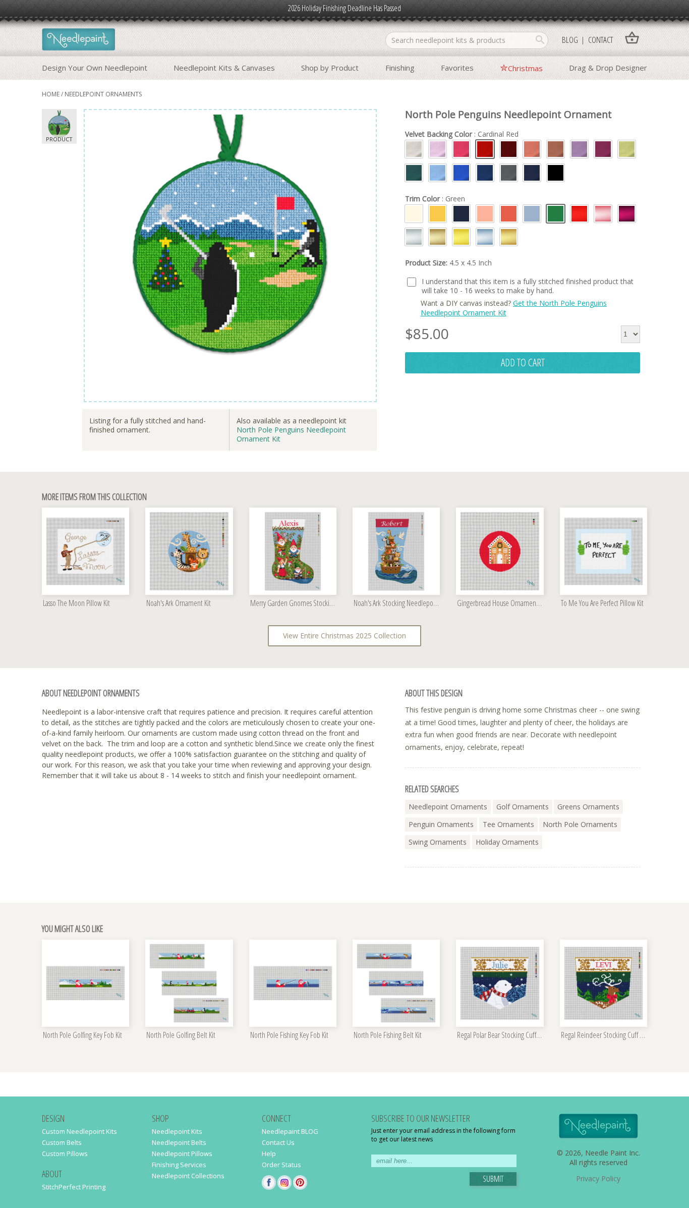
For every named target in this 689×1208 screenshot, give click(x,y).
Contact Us (278, 1142)
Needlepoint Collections (188, 1175)
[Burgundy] (509, 149)
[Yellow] (437, 214)
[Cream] (414, 149)
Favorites (457, 68)
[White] (414, 214)
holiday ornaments (507, 842)
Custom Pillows (65, 1153)
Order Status (281, 1164)
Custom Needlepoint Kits (79, 1131)
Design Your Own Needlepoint (94, 68)
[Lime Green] (627, 149)
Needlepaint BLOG (290, 1131)
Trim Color (435, 198)
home (51, 94)
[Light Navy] (485, 173)
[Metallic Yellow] (461, 237)
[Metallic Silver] (414, 237)
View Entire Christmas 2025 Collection (344, 635)
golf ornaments (522, 806)
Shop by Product (330, 68)
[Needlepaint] (78, 40)
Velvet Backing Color (462, 134)
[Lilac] (579, 149)
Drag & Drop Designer (608, 68)
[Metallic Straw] (437, 237)
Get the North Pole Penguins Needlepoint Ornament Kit (514, 307)
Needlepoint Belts (179, 1142)
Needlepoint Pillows (182, 1153)
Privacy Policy (598, 1178)
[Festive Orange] (532, 149)
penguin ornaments (441, 824)
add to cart (523, 362)
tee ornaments (508, 824)
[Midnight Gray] (509, 173)
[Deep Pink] (461, 149)
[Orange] (509, 214)
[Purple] (603, 149)
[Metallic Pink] (603, 214)
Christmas (525, 68)
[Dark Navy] (532, 173)
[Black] (555, 173)
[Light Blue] (532, 214)
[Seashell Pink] (437, 149)
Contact (600, 39)
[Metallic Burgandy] (627, 214)
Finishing (400, 68)
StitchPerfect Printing (73, 1186)
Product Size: (448, 262)
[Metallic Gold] (509, 237)
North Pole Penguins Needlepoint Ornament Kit (291, 434)
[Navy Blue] (461, 214)
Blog (570, 39)
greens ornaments (588, 806)
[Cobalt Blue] (461, 173)
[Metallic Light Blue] (485, 237)
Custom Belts (62, 1142)
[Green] (555, 214)
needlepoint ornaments (103, 94)
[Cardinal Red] (485, 149)
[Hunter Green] (414, 173)
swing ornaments (438, 842)
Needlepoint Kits (177, 1131)
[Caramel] (555, 149)
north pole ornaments (580, 824)
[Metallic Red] (579, 214)
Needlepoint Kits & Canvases (224, 68)
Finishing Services (179, 1164)
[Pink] (485, 214)
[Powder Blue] (437, 173)
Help (269, 1153)
